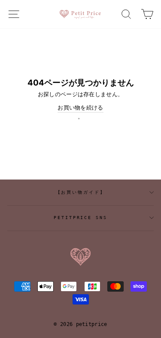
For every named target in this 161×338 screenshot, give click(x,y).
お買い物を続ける (80, 107)
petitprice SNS (80, 217)
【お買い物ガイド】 (81, 192)
